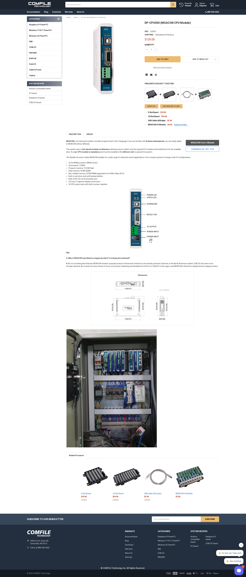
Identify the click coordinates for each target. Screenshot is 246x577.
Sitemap (128, 557)
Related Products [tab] (76, 455)
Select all (151, 106)
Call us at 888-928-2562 (39, 548)
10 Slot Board (154, 116)
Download (56, 12)
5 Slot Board (153, 112)
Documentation (33, 12)
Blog (46, 12)
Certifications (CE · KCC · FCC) (202, 149)
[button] (200, 59)
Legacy (32, 75)
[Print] (156, 75)
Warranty (69, 12)
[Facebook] (147, 75)
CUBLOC (32, 47)
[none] (103, 58)
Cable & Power (35, 70)
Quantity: (149, 45)
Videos (89, 134)
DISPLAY (32, 58)
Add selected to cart (171, 106)
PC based (33, 93)
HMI (31, 42)
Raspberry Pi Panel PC (38, 25)
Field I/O (32, 64)
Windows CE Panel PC (38, 36)
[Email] (151, 75)
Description (75, 134)
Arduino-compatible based (40, 89)
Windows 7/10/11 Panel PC (40, 30)
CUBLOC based (35, 102)
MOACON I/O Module (157, 125)
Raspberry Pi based (37, 98)
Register (203, 6)
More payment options (162, 67)
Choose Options (180, 125)
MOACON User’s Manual (202, 142)
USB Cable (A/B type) (156, 121)
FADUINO (33, 53)
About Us (80, 12)
